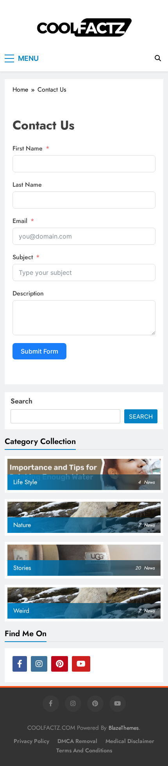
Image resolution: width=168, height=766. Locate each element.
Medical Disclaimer (129, 741)
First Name (28, 148)
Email (20, 220)
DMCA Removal (77, 741)
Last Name (27, 184)
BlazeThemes (124, 728)
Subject (23, 257)
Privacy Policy (31, 741)
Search (21, 401)
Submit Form (39, 351)
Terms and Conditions (84, 750)
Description (28, 293)
